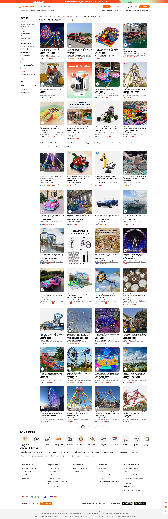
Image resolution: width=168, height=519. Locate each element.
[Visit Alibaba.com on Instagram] (136, 490)
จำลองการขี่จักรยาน (94, 452)
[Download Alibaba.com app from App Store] (127, 503)
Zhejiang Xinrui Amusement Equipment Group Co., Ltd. (79, 136)
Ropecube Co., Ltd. (128, 184)
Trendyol (102, 511)
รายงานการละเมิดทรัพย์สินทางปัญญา (109, 481)
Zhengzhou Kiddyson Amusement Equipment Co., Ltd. (52, 223)
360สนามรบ (39, 452)
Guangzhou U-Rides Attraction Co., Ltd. (50, 380)
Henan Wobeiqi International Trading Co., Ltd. (52, 95)
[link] (165, 502)
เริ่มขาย (126, 471)
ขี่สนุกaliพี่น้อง (25, 456)
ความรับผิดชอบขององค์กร (29, 475)
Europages (109, 511)
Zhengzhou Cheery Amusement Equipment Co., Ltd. (107, 341)
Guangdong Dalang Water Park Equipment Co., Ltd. (52, 341)
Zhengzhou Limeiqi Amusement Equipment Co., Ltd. (79, 56)
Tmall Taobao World (75, 511)
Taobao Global (91, 511)
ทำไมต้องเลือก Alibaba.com (29, 468)
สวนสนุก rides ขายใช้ (109, 452)
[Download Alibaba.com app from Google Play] (140, 503)
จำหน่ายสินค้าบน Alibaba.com (132, 468)
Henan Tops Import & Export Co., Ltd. (77, 223)
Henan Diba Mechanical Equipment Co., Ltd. (134, 55)
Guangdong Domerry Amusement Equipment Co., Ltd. (52, 134)
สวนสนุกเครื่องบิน (90, 456)
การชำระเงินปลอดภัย (53, 468)
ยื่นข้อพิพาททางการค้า (104, 475)
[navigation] (28, 222)
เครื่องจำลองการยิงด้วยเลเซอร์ (40, 456)
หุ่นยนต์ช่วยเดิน (55, 456)
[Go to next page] (107, 427)
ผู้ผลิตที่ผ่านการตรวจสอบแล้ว (81, 468)
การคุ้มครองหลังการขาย (53, 478)
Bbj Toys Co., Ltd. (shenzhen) (103, 134)
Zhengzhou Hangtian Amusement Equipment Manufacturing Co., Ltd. (79, 301)
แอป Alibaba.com (115, 503)
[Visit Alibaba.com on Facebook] (125, 490)
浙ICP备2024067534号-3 (129, 516)
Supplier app (90, 503)
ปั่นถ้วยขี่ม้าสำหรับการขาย (79, 452)
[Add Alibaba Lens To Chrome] (46, 503)
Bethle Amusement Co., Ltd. (102, 56)
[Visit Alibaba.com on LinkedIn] (129, 490)
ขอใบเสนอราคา (77, 471)
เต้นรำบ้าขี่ (56, 146)
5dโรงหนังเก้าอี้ (64, 452)
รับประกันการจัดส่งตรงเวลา (54, 475)
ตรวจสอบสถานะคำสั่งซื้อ (130, 475)
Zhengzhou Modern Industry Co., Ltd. (50, 56)
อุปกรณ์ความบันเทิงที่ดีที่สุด (94, 143)
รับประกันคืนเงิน (51, 471)
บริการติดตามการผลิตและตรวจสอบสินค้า (57, 482)
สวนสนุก (66, 456)
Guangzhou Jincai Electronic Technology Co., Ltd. (107, 223)
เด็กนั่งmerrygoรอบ (51, 452)
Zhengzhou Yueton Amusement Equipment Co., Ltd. (135, 95)
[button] (101, 7)
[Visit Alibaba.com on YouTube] (139, 490)
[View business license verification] (100, 516)
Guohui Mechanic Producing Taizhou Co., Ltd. (79, 341)
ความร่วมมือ (127, 483)
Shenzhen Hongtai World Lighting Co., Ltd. (134, 302)
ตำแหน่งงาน (25, 478)
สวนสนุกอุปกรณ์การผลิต (67, 143)
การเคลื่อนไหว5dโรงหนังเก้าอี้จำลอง (129, 143)
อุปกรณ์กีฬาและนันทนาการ (53, 16)
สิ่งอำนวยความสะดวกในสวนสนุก (72, 16)
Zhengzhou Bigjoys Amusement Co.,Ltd (133, 341)
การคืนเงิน (101, 478)
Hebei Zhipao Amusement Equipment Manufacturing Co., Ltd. (52, 262)
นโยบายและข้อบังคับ (53, 486)
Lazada (84, 511)
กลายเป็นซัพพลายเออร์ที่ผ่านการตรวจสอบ (134, 479)
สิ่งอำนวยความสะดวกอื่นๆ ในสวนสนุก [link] (94, 16)
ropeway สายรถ (45, 146)
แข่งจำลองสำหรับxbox (111, 143)
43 (104, 427)
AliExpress (59, 511)
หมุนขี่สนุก (135, 452)
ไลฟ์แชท (101, 471)
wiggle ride (80, 143)
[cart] (123, 7)
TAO (98, 511)
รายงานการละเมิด (103, 485)
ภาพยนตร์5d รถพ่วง (123, 452)
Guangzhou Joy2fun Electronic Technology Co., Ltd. (79, 184)
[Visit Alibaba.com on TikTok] (143, 490)
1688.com (66, 511)
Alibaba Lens (27, 503)
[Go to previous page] (79, 427)
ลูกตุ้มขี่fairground (26, 452)
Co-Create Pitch (26, 471)
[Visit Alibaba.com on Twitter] (132, 490)
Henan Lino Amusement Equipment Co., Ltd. (107, 184)
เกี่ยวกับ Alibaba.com (27, 464)
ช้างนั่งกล (44, 143)
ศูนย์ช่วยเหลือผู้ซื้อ (103, 468)
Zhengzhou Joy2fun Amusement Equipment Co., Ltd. (52, 301)
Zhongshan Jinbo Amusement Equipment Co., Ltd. (135, 262)
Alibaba (41, 16)
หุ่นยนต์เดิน (67, 146)
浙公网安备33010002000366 (112, 516)
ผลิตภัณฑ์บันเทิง (77, 456)
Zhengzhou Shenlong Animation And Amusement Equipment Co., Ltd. (107, 95)
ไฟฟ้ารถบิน (54, 143)
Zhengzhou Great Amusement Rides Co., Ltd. (135, 223)
